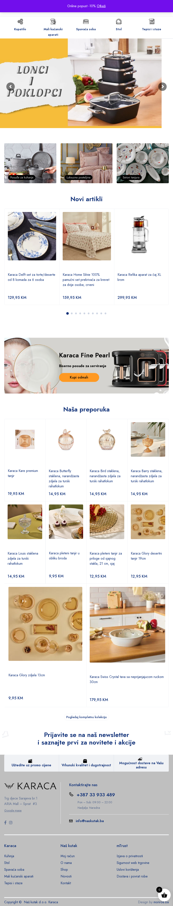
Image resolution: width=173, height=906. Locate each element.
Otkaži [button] (101, 6)
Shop (64, 869)
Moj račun (68, 856)
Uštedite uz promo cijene (31, 765)
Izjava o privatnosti (130, 856)
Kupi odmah (79, 377)
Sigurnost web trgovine (133, 862)
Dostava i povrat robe (132, 876)
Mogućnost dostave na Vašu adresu (141, 765)
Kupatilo (20, 29)
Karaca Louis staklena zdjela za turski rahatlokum (23, 558)
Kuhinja (9, 856)
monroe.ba (161, 902)
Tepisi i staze (151, 29)
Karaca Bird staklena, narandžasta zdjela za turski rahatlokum (105, 476)
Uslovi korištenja (128, 869)
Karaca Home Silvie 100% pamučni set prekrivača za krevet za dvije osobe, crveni (86, 279)
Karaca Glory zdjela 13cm (26, 675)
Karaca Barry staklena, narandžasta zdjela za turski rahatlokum (146, 476)
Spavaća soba (86, 29)
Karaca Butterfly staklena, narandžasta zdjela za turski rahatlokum (64, 479)
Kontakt (66, 883)
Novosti (66, 876)
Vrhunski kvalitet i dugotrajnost (86, 765)
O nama (66, 862)
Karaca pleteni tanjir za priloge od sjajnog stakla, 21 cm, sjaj (106, 558)
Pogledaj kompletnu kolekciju (86, 717)
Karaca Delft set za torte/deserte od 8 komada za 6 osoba (31, 277)
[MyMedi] (30, 163)
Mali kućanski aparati (18, 876)
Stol (119, 29)
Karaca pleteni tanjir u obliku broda (64, 556)
